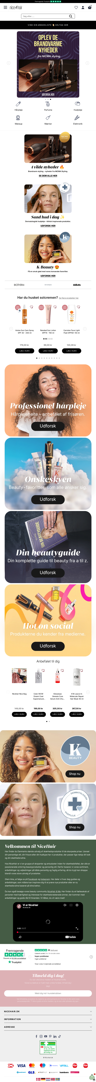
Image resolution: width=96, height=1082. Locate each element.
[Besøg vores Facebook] (36, 1037)
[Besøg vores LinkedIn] (55, 1037)
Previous (9, 63)
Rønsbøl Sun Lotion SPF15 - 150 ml (48, 331)
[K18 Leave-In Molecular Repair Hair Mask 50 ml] (76, 677)
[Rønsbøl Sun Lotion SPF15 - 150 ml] (48, 314)
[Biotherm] (19, 285)
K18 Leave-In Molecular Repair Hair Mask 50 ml (77, 696)
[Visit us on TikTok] (60, 1037)
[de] (43, 1079)
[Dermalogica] (48, 285)
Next (86, 63)
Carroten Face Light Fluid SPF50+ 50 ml (72, 331)
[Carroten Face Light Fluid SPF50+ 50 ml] (71, 314)
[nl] (48, 1079)
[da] (38, 1079)
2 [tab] (49, 721)
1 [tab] (47, 721)
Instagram (45, 879)
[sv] (58, 1079)
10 (59, 358)
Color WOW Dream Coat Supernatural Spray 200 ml (38, 696)
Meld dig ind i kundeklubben (48, 993)
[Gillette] (76, 285)
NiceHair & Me (54, 891)
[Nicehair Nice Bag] (19, 675)
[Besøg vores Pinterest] (50, 1037)
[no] (53, 1079)
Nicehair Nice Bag (19, 694)
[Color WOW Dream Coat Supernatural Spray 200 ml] (38, 675)
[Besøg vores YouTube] (46, 1037)
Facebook (32, 879)
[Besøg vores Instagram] (41, 1037)
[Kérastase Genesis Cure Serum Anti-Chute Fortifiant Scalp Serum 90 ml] (57, 675)
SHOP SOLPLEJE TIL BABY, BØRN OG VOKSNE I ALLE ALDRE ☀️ (48, 25)
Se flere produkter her (69, 298)
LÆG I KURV (25, 351)
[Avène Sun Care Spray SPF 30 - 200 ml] (24, 314)
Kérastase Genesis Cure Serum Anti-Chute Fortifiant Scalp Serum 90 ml (57, 696)
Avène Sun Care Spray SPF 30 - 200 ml (24, 331)
